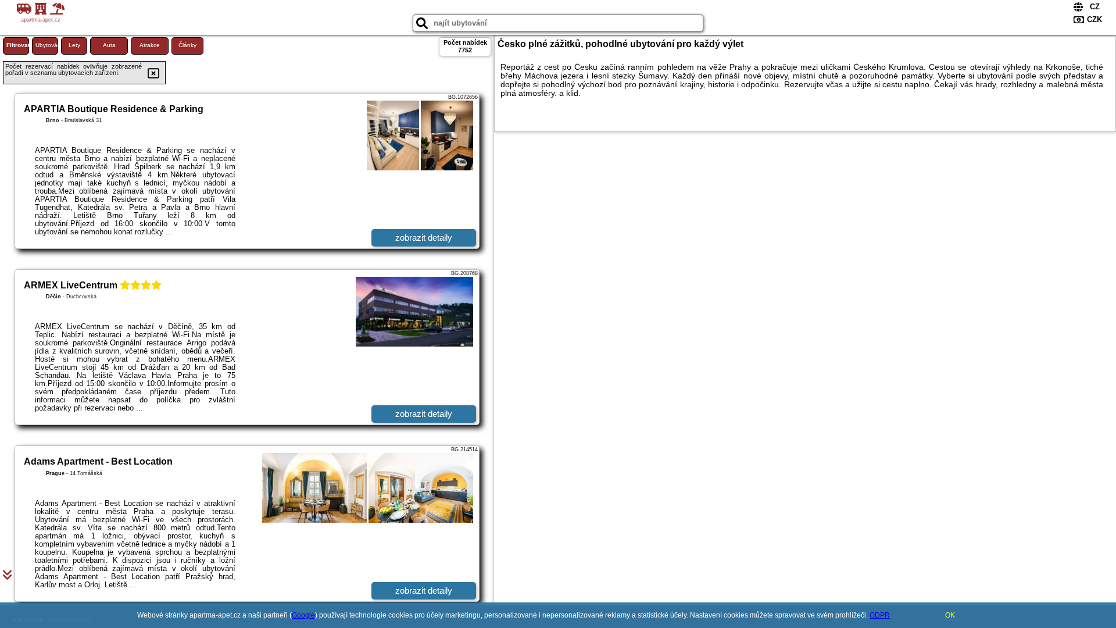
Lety (74, 45)
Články (187, 45)
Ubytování (46, 45)
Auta (109, 45)
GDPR (880, 615)
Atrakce (150, 45)
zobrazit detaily (423, 237)
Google (303, 615)
